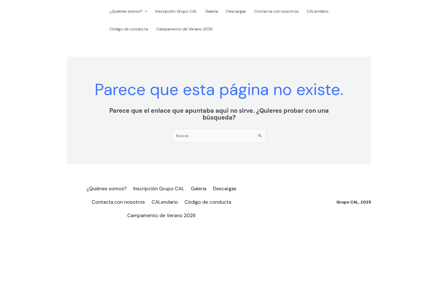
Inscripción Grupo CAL (176, 11)
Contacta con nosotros (276, 11)
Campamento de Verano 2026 (184, 29)
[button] (145, 11)
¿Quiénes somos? (126, 11)
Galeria (211, 11)
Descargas (236, 11)
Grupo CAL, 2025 (353, 202)
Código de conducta (129, 29)
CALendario (317, 11)
